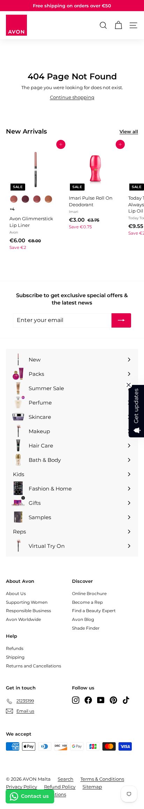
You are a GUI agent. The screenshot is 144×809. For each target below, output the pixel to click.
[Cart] (118, 25)
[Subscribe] (121, 320)
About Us (16, 593)
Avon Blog (83, 619)
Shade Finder (86, 628)
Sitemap (92, 786)
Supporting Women (27, 602)
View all (129, 131)
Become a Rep (87, 602)
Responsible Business (28, 610)
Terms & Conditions (102, 779)
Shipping (15, 657)
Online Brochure (89, 593)
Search (65, 779)
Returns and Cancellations (33, 665)
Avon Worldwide (23, 619)
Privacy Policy (21, 786)
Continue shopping (72, 97)
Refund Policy (59, 786)
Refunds (14, 648)
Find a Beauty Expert (94, 610)
